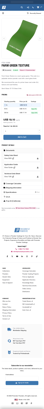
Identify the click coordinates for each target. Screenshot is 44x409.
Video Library (26, 289)
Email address (10, 374)
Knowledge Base (27, 283)
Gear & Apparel (7, 283)
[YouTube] (17, 256)
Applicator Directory (28, 280)
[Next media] (40, 38)
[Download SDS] (38, 158)
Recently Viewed (35, 13)
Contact (5, 304)
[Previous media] (4, 38)
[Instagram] (27, 256)
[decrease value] (39, 132)
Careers (5, 319)
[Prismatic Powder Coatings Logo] (4, 7)
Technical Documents (29, 286)
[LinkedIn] (22, 256)
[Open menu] (3, 13)
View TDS (7, 176)
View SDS (7, 158)
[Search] (22, 7)
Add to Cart (22, 137)
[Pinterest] (32, 256)
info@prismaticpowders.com (23, 252)
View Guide (8, 167)
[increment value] (39, 130)
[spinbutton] (22, 131)
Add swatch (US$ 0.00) (35, 95)
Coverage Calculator (29, 271)
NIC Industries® (27, 304)
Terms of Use (6, 316)
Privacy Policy (7, 313)
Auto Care (25, 310)
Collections (6, 271)
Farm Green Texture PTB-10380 (27, 208)
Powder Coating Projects (30, 274)
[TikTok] (37, 256)
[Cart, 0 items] (39, 7)
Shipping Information (9, 310)
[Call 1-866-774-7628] (33, 7)
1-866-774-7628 (23, 249)
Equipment (5, 280)
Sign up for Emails (23, 383)
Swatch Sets (6, 277)
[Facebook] (7, 256)
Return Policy (6, 307)
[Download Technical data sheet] (38, 177)
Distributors (26, 292)
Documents (8, 70)
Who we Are (6, 301)
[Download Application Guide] (38, 168)
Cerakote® (25, 307)
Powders (5, 274)
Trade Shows (26, 301)
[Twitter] (12, 256)
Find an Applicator (28, 277)
